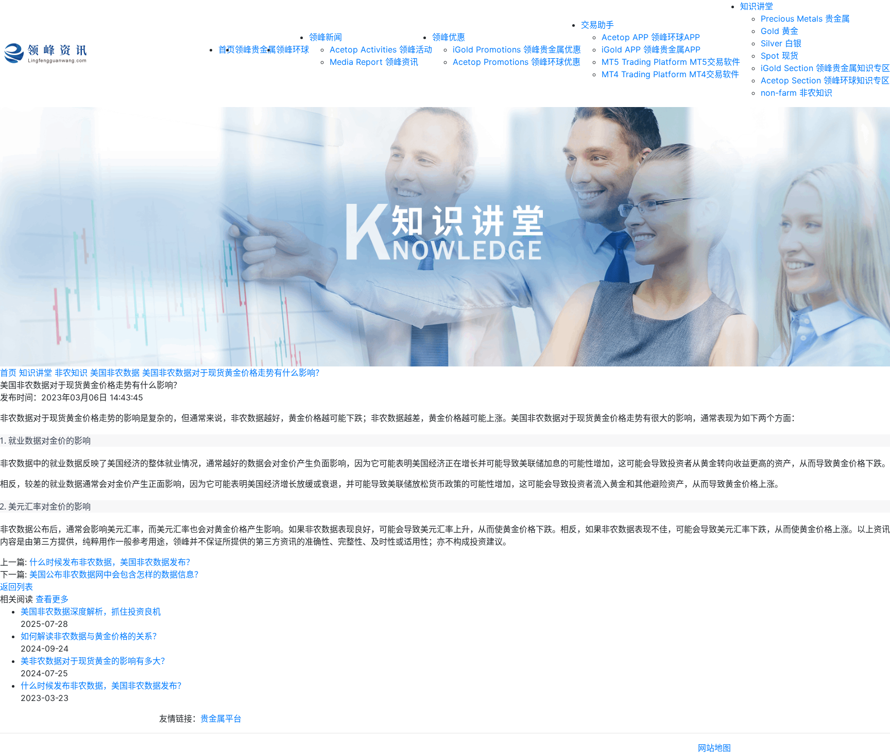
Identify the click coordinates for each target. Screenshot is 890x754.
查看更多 (52, 599)
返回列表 (16, 587)
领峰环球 (292, 49)
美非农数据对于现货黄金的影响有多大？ (95, 661)
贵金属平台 (221, 718)
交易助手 (597, 25)
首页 (8, 372)
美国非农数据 (115, 372)
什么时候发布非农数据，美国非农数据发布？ (111, 562)
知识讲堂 (756, 6)
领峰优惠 (448, 37)
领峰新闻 (325, 37)
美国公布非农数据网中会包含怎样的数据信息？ (115, 574)
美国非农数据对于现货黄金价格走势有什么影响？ (232, 372)
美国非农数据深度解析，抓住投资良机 (91, 611)
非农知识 (71, 372)
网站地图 (714, 748)
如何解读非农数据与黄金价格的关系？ (91, 636)
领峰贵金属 (255, 49)
